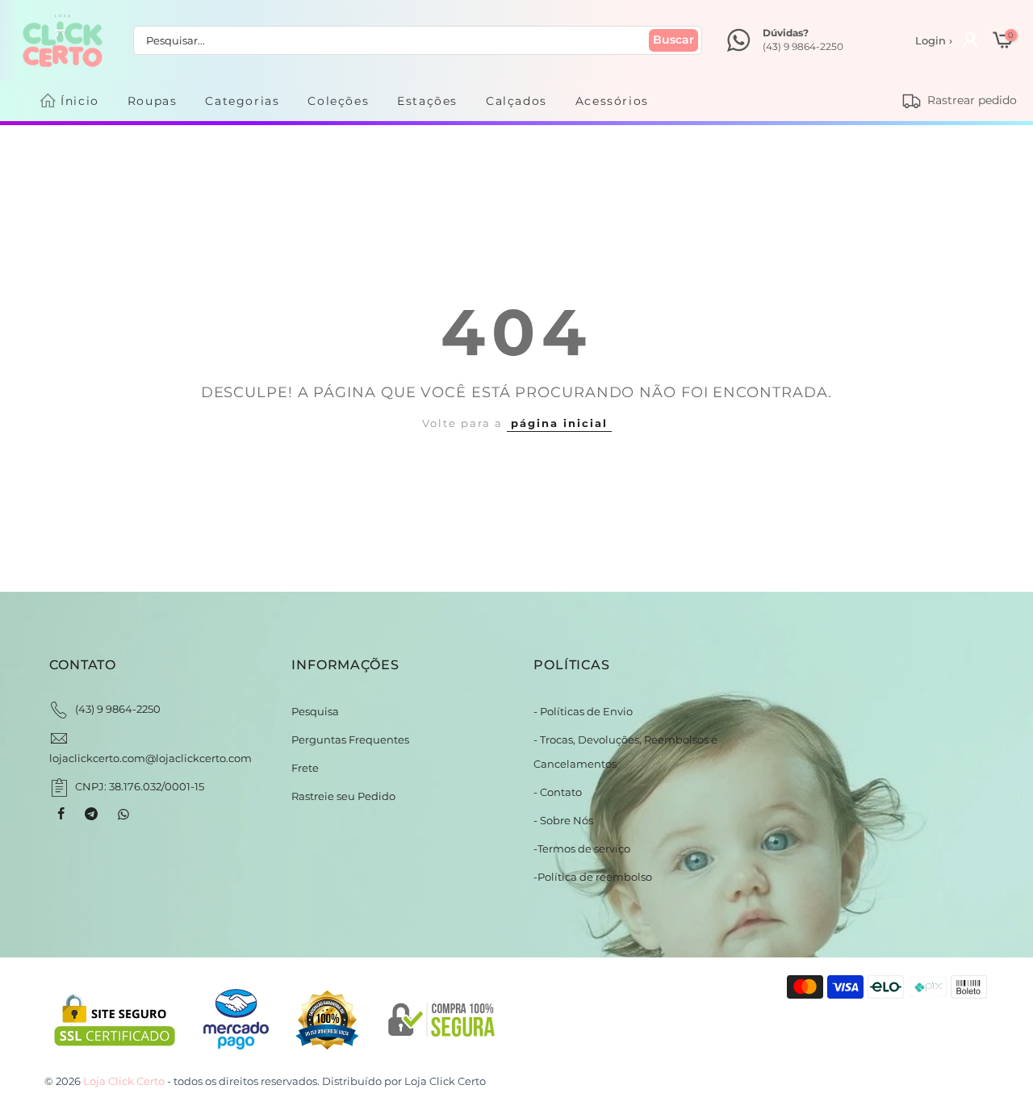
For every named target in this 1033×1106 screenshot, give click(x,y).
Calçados (516, 101)
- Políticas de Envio (583, 711)
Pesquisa (315, 711)
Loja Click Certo (445, 1081)
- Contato (557, 792)
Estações (427, 101)
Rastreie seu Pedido (343, 796)
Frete (305, 767)
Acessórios (612, 101)
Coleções (338, 101)
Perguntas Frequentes (350, 739)
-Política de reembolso (592, 876)
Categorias (242, 101)
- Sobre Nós (563, 820)
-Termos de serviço (581, 848)
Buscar (673, 39)
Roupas (153, 101)
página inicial (559, 423)
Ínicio (80, 101)
